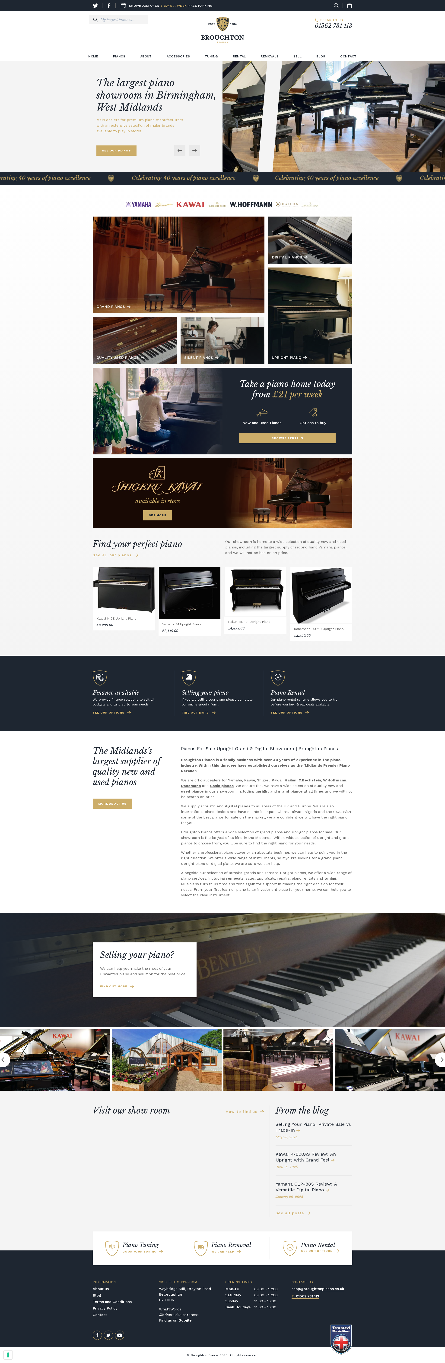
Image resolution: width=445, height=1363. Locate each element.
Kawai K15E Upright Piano (116, 618)
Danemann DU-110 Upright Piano (319, 629)
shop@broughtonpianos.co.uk (318, 1289)
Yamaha (235, 780)
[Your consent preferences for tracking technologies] (8, 1354)
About (146, 56)
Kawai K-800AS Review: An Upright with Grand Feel (306, 1157)
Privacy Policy (105, 1308)
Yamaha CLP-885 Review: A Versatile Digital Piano (306, 1187)
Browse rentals (287, 438)
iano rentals (304, 878)
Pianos (119, 56)
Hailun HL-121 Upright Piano (249, 621)
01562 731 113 (333, 25)
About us (101, 1289)
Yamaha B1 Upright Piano (181, 624)
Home (93, 56)
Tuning (211, 56)
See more (157, 515)
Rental (239, 56)
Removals (270, 56)
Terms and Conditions (112, 1302)
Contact (348, 56)
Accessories (178, 56)
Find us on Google (175, 1320)
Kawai (249, 780)
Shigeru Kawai (270, 780)
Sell (297, 56)
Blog (320, 56)
